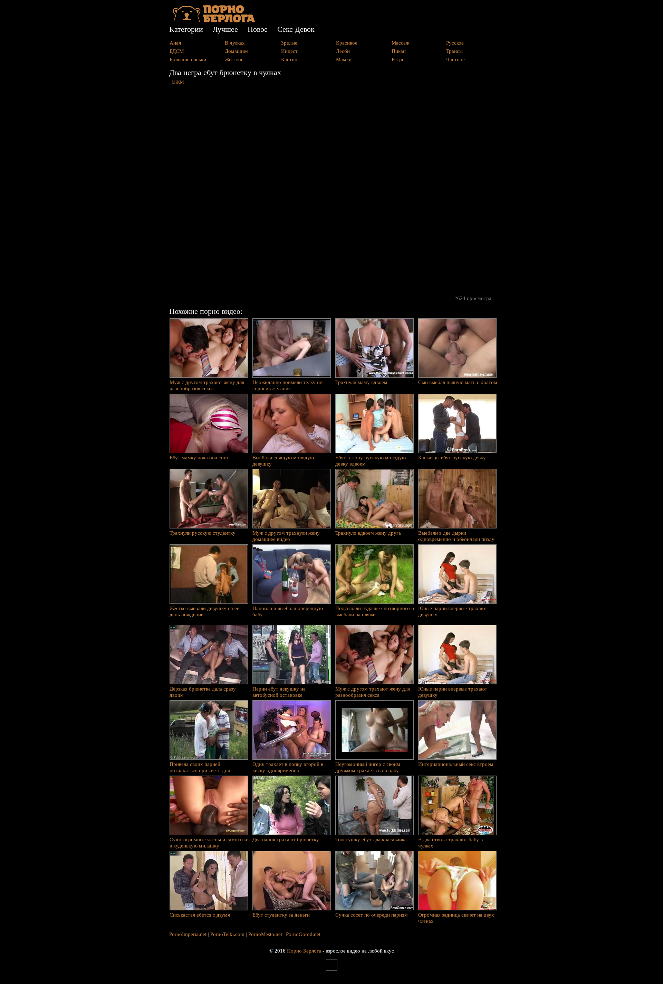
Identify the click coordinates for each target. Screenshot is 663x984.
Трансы (454, 51)
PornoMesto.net (265, 934)
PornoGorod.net (303, 934)
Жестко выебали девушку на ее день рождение (204, 611)
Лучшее (225, 29)
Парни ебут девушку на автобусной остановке (279, 692)
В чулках (235, 43)
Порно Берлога (304, 951)
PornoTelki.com (227, 934)
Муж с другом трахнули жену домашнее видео (286, 536)
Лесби (343, 51)
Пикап (399, 51)
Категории (186, 29)
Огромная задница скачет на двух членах (456, 918)
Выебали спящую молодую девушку (283, 461)
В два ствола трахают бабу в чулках (450, 843)
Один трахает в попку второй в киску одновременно (287, 767)
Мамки (344, 59)
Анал (175, 43)
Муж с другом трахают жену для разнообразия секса (207, 385)
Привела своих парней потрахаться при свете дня (200, 767)
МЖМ (178, 82)
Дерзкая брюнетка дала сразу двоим (203, 692)
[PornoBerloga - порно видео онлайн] (214, 21)
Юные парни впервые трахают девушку (452, 611)
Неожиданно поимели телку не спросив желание (287, 385)
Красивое (346, 43)
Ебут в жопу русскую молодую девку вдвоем (370, 461)
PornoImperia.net (187, 934)
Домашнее (237, 51)
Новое (258, 29)
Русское (455, 43)
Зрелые (289, 43)
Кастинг (290, 59)
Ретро (398, 59)
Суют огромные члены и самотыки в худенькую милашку (209, 843)
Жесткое (234, 59)
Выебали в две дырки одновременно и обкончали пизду (456, 536)
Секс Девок (296, 29)
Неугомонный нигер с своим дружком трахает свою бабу (367, 767)
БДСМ (177, 51)
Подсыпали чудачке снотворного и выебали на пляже (374, 611)
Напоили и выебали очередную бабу (287, 611)
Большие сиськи (188, 59)
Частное (455, 59)
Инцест (289, 51)
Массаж (400, 43)
